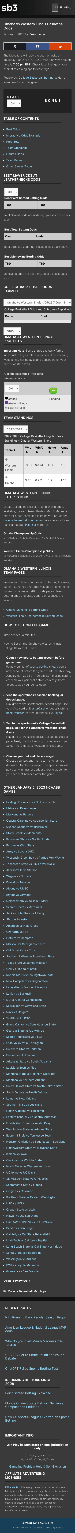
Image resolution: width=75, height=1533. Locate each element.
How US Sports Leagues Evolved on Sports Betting (37, 1418)
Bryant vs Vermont (18, 895)
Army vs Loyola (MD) (20, 851)
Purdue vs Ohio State (20, 845)
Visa (15, 708)
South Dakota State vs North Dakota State (34, 1086)
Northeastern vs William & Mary (27, 901)
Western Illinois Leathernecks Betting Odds (34, 616)
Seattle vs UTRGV (18, 1018)
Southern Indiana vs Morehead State (30, 956)
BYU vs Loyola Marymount (24, 1265)
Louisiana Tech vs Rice (21, 1067)
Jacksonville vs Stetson (21, 870)
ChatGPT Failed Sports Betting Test (31, 1368)
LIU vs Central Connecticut (24, 999)
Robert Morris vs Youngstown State (30, 975)
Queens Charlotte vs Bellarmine (27, 827)
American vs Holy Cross (22, 925)
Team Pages (14, 160)
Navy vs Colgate (17, 1012)
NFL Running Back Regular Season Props (35, 1317)
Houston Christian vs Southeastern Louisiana (35, 1141)
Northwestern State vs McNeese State (31, 1147)
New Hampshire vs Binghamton (27, 981)
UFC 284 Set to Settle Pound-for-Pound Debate (34, 1356)
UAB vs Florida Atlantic (21, 969)
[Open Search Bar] (55, 8)
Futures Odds (15, 154)
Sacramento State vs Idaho (24, 1185)
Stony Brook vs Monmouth (24, 833)
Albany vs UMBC (17, 888)
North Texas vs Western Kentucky (28, 1166)
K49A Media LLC (14, 1487)
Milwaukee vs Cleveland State (26, 1006)
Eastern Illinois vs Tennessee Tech (28, 1135)
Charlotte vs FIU (17, 932)
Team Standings (16, 147)
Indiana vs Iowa (16, 1154)
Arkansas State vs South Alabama (28, 1061)
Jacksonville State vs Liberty (25, 913)
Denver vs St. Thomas (20, 1055)
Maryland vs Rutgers (19, 814)
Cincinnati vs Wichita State (24, 1160)
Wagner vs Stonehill (19, 876)
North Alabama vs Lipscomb (25, 1110)
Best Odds (13, 129)
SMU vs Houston (17, 919)
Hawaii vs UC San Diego (22, 1215)
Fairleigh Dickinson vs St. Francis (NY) (31, 802)
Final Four (30, 524)
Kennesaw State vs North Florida (28, 839)
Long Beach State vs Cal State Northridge (34, 1246)
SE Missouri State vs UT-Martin (27, 1178)
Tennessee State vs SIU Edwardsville (30, 864)
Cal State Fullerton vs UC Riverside (29, 1222)
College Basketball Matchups (27, 1291)
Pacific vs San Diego (19, 1228)
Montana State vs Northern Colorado (30, 1073)
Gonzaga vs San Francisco (23, 1271)
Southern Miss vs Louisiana (24, 1104)
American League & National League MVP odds (35, 1329)
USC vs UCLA (15, 1203)
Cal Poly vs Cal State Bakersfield (28, 1234)
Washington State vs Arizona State (29, 1129)
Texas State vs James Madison (26, 962)
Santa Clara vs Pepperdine (23, 1252)
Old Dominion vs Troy (20, 950)
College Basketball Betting (36, 77)
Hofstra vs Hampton (19, 938)
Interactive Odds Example (23, 135)
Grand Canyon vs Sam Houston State (31, 1024)
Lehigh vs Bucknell (18, 993)
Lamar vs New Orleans (21, 1098)
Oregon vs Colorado (19, 1191)
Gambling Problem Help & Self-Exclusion (37, 1466)
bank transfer (15, 713)
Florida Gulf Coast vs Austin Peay (28, 1123)
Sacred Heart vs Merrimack (24, 907)
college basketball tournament (23, 520)
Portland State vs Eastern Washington (31, 1197)
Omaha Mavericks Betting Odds (27, 609)
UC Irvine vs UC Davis (21, 1172)
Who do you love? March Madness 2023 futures (35, 1343)
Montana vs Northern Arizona (25, 1080)
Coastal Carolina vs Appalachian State (31, 820)
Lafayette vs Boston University (26, 987)
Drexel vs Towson (18, 882)
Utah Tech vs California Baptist (26, 1240)
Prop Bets (12, 141)
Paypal (58, 713)
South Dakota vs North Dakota (26, 1092)
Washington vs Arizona (21, 1259)
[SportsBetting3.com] (9, 7)
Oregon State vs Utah (20, 1209)
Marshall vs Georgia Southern (25, 944)
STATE (13, 96)
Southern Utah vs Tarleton (23, 1049)
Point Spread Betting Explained (28, 1393)
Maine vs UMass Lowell (21, 808)
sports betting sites (42, 666)
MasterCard (37, 708)
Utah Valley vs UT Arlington (24, 1043)
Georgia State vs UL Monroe (25, 1030)
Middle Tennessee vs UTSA (24, 1036)
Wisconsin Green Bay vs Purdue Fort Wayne (35, 857)
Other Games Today (19, 166)
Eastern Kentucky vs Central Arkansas (31, 1117)
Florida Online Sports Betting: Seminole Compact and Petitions (34, 1405)
